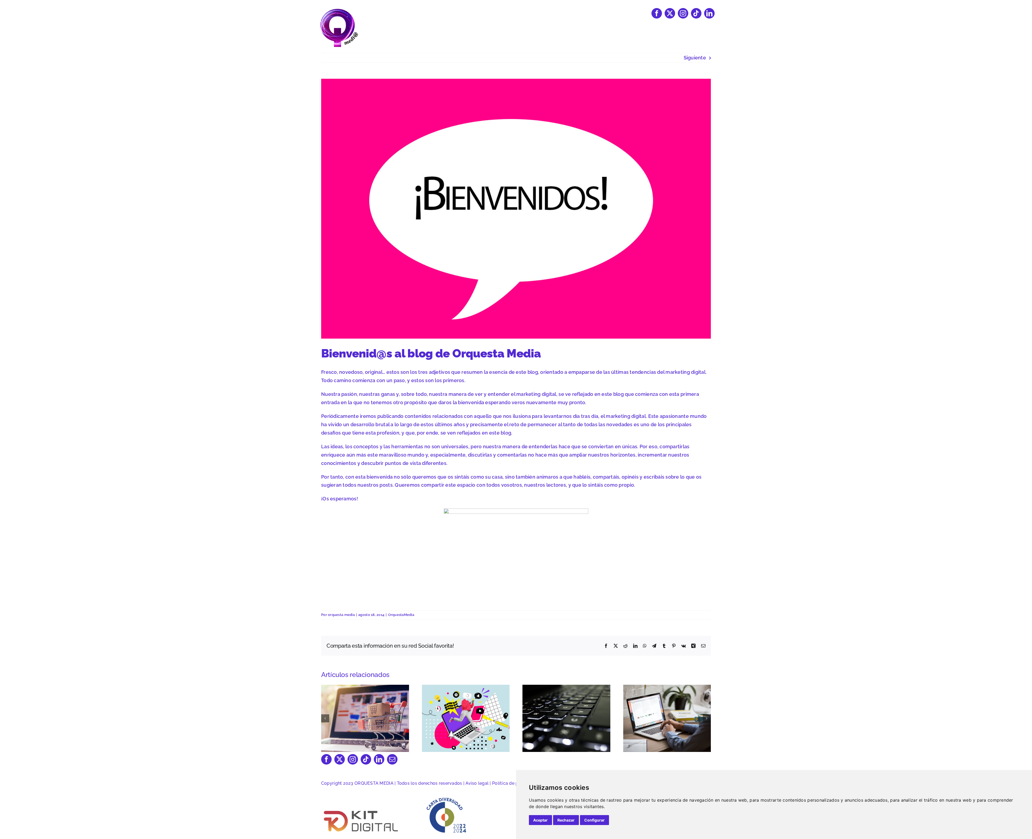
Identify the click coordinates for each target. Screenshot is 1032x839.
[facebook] (656, 13)
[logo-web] (339, 10)
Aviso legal (477, 783)
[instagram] (683, 13)
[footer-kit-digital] (361, 810)
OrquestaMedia (401, 615)
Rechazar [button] (566, 820)
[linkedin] (709, 13)
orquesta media (341, 615)
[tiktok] (696, 13)
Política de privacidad (515, 783)
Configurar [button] (594, 820)
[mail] (392, 759)
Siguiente (695, 57)
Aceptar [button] (540, 820)
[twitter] (670, 13)
